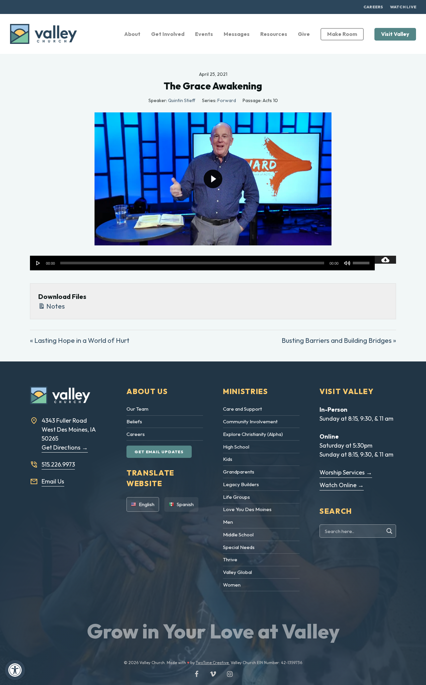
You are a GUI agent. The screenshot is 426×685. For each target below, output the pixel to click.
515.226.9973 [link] (58, 464)
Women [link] (232, 585)
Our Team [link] (137, 409)
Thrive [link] (230, 559)
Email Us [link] (53, 481)
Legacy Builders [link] (241, 484)
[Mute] (347, 263)
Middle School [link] (238, 534)
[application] (202, 263)
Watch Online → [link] (342, 485)
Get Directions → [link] (65, 447)
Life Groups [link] (236, 497)
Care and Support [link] (242, 409)
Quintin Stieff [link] (181, 100)
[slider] (362, 260)
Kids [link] (227, 459)
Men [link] (228, 522)
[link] (15, 670)
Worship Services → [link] (346, 472)
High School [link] (236, 447)
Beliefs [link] (134, 421)
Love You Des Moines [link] (247, 509)
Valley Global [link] (237, 572)
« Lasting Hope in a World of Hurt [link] (79, 340)
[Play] (38, 263)
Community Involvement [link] (250, 421)
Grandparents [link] (238, 472)
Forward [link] (226, 100)
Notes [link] (55, 306)
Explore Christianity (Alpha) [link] (253, 434)
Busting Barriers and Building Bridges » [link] (339, 340)
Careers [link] (135, 434)
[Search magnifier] (390, 531)
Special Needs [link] (239, 547)
